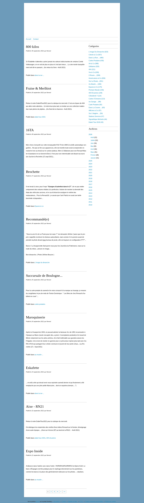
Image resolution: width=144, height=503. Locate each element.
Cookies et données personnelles (94, 501)
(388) (94, 63)
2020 (90, 175)
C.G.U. (81, 501)
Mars (92, 152)
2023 (90, 167)
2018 (90, 181)
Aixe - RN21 (35, 406)
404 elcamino (51, 438)
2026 (90, 134)
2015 (90, 190)
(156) (96, 90)
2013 (90, 196)
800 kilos (32, 47)
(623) (98, 52)
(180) (95, 84)
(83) (97, 107)
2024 (90, 164)
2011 (90, 202)
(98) (95, 102)
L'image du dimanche (42, 262)
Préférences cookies (110, 501)
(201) (96, 81)
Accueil (28, 39)
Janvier (93, 158)
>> (64, 491)
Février (93, 155)
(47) (96, 116)
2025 (90, 161)
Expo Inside (34, 451)
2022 (90, 170)
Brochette (33, 172)
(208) (94, 75)
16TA (30, 130)
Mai (92, 146)
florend (38, 501)
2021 (90, 172)
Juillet (93, 140)
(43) (96, 122)
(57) (95, 110)
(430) (96, 60)
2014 (90, 193)
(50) (96, 113)
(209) (94, 72)
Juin (92, 143)
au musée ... (39, 354)
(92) (95, 104)
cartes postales (40, 304)
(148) (95, 93)
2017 (90, 184)
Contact (35, 39)
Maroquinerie (35, 317)
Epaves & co (39, 206)
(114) (95, 96)
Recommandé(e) (37, 219)
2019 (90, 178)
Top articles (57, 501)
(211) (92, 69)
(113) (97, 99)
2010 (90, 205)
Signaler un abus (72, 501)
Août (92, 137)
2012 (90, 199)
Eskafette (32, 368)
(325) (94, 66)
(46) (98, 119)
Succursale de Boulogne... (44, 276)
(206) (97, 78)
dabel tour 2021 (40, 117)
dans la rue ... (39, 75)
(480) (96, 57)
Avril (92, 149)
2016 (90, 187)
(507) (95, 55)
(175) (95, 87)
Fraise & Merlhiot (38, 88)
